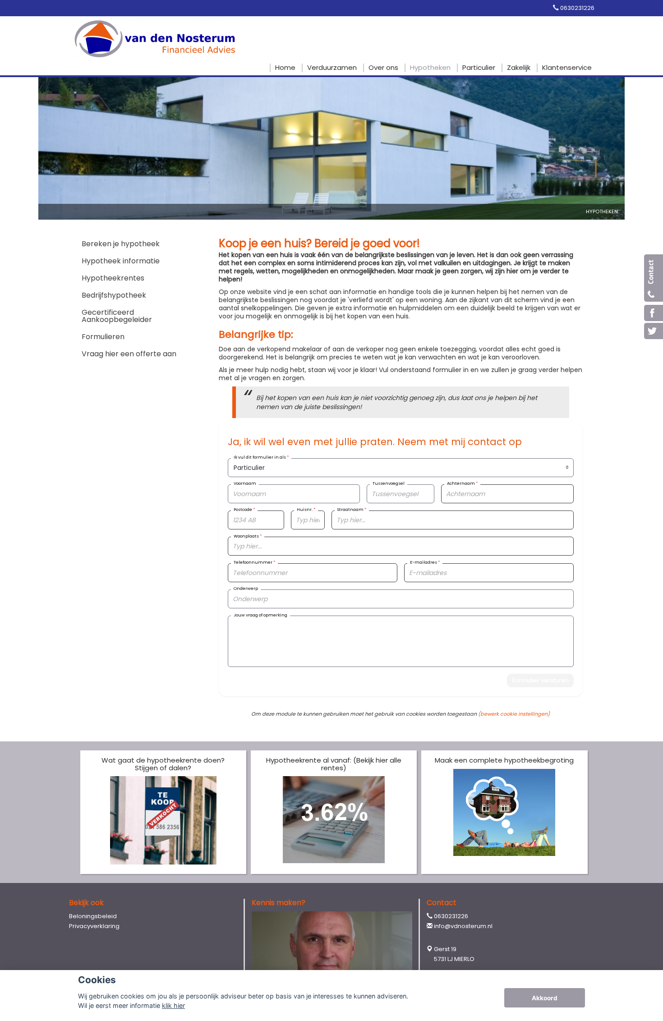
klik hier (173, 1005)
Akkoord (544, 998)
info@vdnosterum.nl (463, 926)
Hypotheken (602, 211)
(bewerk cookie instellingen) (514, 713)
